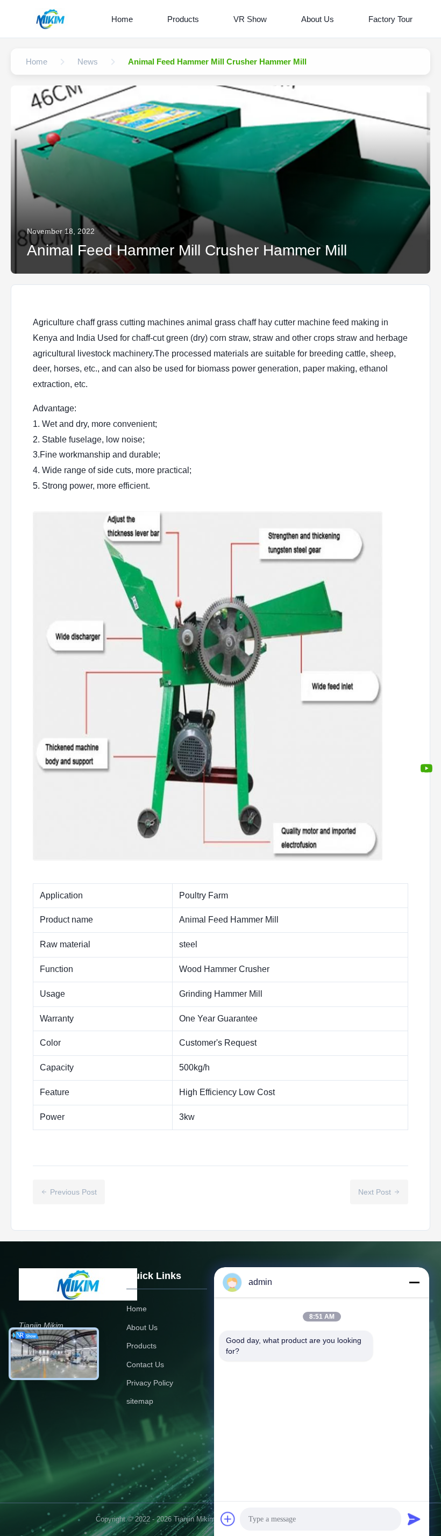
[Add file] (228, 1519)
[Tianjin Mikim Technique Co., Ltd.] (52, 19)
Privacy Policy (149, 1382)
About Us (317, 19)
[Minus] (414, 1282)
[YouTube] (426, 768)
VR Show (250, 19)
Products (183, 19)
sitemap (139, 1401)
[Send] (414, 1519)
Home (122, 19)
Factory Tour (390, 19)
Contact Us (145, 1364)
